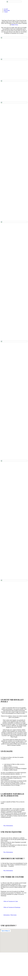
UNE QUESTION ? (8, 926)
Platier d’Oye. (14, 24)
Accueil (6, 9)
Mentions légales (14, 973)
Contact (6, 11)
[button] (14, 6)
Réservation (7, 10)
